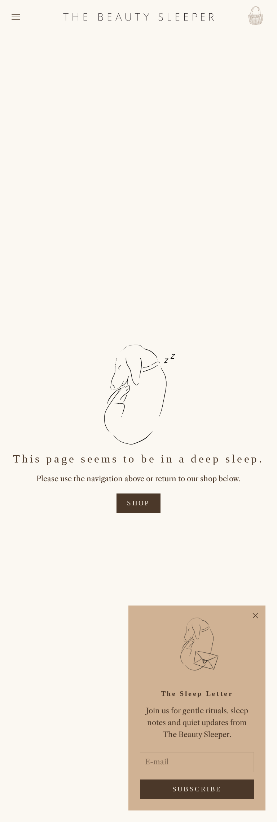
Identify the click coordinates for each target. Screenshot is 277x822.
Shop (138, 503)
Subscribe (197, 789)
